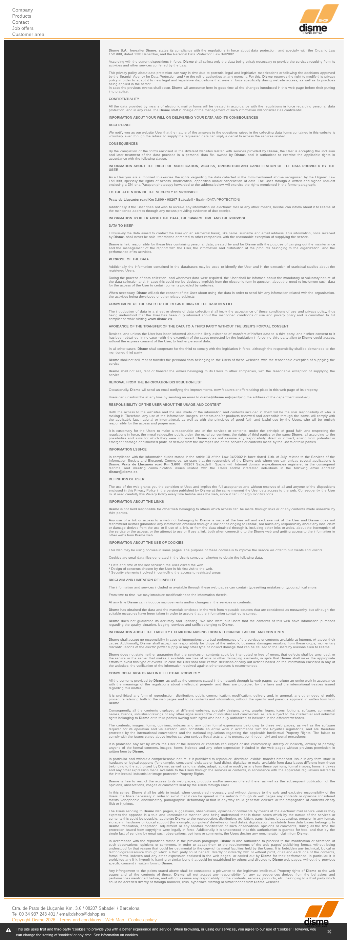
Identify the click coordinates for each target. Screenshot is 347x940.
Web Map (114, 919)
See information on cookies (116, 935)
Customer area (28, 34)
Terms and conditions (80, 919)
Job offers (23, 28)
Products (21, 16)
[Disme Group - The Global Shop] (319, 32)
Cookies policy (142, 919)
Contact (20, 22)
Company (22, 10)
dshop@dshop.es (88, 914)
